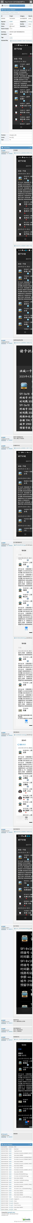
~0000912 (10, 929)
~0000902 (10, 832)
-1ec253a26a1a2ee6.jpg (20, 734)
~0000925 (10, 1040)
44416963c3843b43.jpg (20, 638)
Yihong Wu (4, 1134)
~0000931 (10, 1137)
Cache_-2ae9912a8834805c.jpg (22, 1039)
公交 (11, 37)
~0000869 (10, 448)
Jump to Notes (5, 12)
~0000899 (10, 545)
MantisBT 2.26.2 (11, 1212)
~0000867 (10, 440)
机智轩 (11, 21)
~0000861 (10, 343)
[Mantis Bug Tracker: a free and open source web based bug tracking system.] (26, 1219)
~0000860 (10, 153)
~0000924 (10, 1031)
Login (11, 5)
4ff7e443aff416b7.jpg (20, 545)
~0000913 (10, 1023)
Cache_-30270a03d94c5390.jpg (22, 928)
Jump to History (14, 12)
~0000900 (10, 735)
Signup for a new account (19, 5)
